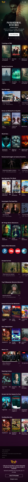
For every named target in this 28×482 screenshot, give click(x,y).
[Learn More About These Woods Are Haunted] (20, 276)
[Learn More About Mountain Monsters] (20, 298)
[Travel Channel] (4, 2)
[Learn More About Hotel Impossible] (20, 105)
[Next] (26, 20)
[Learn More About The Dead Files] (20, 217)
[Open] (25, 2)
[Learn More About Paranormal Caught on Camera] (20, 173)
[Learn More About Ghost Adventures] (20, 365)
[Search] (22, 2)
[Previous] (2, 20)
